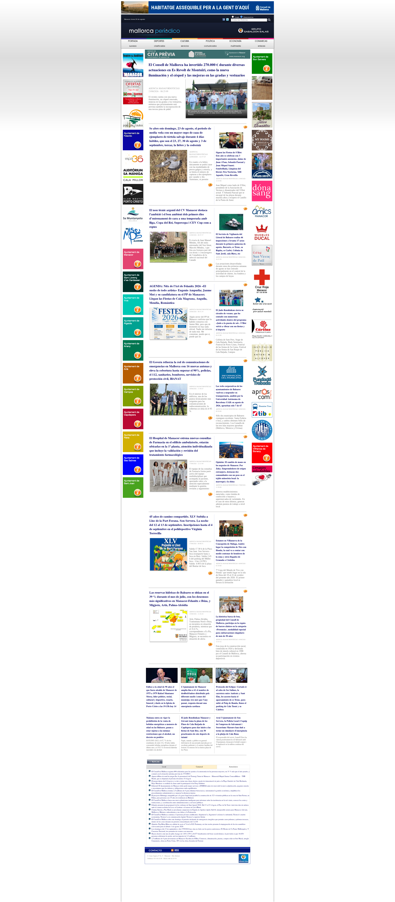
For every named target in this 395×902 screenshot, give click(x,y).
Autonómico (233, 767)
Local (164, 767)
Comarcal (199, 767)
